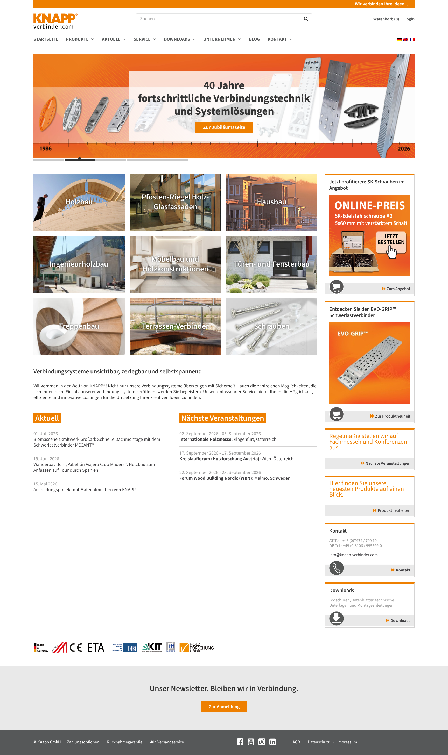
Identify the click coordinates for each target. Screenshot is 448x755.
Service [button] (143, 39)
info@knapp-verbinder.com (353, 555)
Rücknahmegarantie (125, 742)
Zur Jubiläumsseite (224, 127)
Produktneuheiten (393, 510)
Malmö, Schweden (234, 478)
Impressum (347, 742)
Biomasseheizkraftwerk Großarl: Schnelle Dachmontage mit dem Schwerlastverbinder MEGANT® (96, 442)
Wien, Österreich (236, 459)
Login (409, 19)
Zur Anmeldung (224, 706)
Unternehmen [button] (220, 39)
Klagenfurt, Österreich (227, 439)
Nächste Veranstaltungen (387, 463)
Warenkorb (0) (386, 19)
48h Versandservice (167, 742)
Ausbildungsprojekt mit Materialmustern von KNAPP (84, 489)
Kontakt (402, 570)
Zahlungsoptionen (83, 742)
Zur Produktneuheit (392, 416)
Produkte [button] (78, 39)
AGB (297, 742)
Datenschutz (319, 742)
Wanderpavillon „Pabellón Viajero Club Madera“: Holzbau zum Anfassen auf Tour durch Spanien (94, 467)
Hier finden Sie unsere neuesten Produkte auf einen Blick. (366, 489)
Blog (254, 39)
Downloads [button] (177, 39)
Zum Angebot (398, 289)
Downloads (400, 620)
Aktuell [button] (111, 39)
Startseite (45, 39)
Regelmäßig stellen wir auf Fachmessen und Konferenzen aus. (368, 442)
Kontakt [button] (278, 39)
